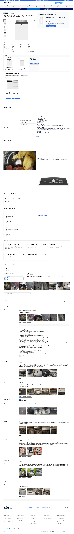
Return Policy (59, 523)
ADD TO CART (13, 98)
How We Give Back (20, 518)
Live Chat (68, 0)
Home (5, 11)
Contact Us (19, 521)
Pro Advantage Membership (48, 518)
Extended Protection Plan (7, 518)
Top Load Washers (14, 11)
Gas (23, 69)
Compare (7, 77)
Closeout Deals (18, 0)
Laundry (8, 11)
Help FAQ (65, 0)
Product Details (20, 103)
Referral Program (6, 515)
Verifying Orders (33, 518)
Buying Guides (59, 521)
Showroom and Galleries (20, 515)
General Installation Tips (60, 518)
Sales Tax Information (34, 523)
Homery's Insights (20, 520)
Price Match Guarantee (7, 520)
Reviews (54, 103)
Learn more (6, 258)
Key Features (27, 103)
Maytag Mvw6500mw (20, 11)
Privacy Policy (60, 531)
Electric (21, 69)
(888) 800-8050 (44, 215)
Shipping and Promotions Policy (61, 524)
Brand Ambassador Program (48, 520)
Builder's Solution (46, 515)
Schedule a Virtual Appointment (61, 520)
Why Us (49, 103)
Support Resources (43, 103)
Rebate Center (13, 0)
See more (36, 136)
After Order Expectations (34, 520)
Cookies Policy (66, 531)
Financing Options (33, 515)
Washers (10, 11)
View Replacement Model (51, 26)
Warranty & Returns (34, 103)
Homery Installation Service (61, 515)
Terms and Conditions (52, 532)
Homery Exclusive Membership (8, 521)
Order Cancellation (33, 521)
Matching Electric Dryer (22, 68)
